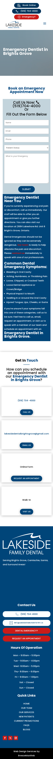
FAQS (26, 725)
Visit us (26, 511)
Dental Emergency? (26, 630)
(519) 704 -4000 (26, 400)
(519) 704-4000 (29, 11)
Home (26, 703)
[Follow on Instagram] (16, 738)
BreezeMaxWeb (26, 755)
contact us (18, 253)
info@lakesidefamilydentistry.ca (28, 623)
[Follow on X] (10, 738)
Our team (22, 244)
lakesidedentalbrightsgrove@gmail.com (26, 433)
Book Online (29, 5)
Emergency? (28, 16)
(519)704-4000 (26, 104)
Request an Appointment (26, 478)
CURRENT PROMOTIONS (26, 720)
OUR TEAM (26, 708)
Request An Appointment (26, 638)
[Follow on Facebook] (5, 738)
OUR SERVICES (26, 712)
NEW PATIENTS (26, 716)
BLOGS (26, 729)
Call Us (26, 412)
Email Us (26, 445)
